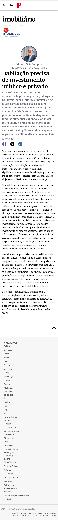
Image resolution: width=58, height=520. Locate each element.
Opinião (7, 380)
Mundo (7, 361)
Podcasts (8, 392)
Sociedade (8, 350)
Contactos (8, 473)
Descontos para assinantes (16, 495)
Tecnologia (9, 376)
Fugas (6, 409)
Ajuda (14, 513)
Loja (6, 441)
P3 (5, 413)
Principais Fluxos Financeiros (25, 515)
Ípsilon (7, 402)
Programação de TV (13, 431)
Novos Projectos (11, 449)
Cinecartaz (9, 424)
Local (6, 354)
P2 (5, 398)
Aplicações (9, 438)
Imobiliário (8, 456)
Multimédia (9, 388)
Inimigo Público (10, 417)
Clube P (7, 499)
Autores (7, 470)
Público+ (8, 481)
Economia (8, 357)
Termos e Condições (27, 513)
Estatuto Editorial (11, 466)
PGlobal (7, 384)
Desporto (8, 369)
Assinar (7, 491)
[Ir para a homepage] (19, 5)
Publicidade (9, 485)
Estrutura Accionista (48, 515)
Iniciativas (8, 445)
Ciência (7, 373)
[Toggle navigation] (50, 20)
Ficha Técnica (10, 462)
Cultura (7, 365)
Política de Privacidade (47, 513)
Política (7, 346)
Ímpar (6, 406)
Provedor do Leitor (12, 477)
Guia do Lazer (10, 427)
